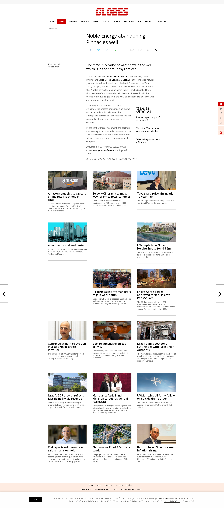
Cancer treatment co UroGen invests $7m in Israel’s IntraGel (67, 347)
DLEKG (126, 79)
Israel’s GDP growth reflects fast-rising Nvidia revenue (66, 397)
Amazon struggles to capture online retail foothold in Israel (67, 197)
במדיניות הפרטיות (172, 501)
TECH (139, 21)
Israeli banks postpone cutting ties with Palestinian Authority (155, 347)
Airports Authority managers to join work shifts (112, 293)
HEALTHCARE (129, 21)
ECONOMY (106, 21)
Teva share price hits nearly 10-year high (155, 195)
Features (85, 21)
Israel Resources (127, 489)
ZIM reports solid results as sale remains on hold (65, 448)
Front (52, 21)
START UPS (162, 21)
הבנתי (35, 499)
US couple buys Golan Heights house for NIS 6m (154, 247)
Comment (72, 21)
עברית (139, 489)
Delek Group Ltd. (107, 79)
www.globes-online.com (103, 150)
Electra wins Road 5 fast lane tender (111, 448)
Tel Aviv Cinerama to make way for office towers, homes (111, 195)
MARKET (96, 21)
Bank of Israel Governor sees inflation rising (156, 448)
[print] (132, 50)
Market (129, 485)
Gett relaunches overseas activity (109, 345)
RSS (115, 489)
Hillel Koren (53, 66)
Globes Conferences (102, 489)
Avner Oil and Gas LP (116, 76)
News (61, 21)
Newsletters (86, 489)
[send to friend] (140, 50)
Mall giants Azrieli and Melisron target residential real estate (110, 399)
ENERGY (117, 21)
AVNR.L (137, 76)
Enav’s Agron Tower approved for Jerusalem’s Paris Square (153, 295)
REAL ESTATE (149, 21)
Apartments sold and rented (66, 245)
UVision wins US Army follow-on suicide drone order (156, 397)
